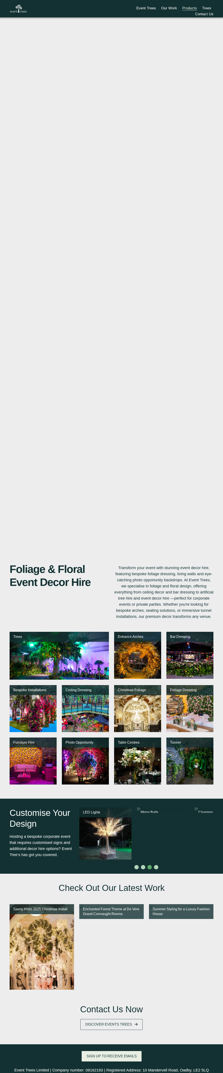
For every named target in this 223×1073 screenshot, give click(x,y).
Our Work (169, 8)
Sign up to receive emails (111, 1056)
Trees (206, 8)
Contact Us (204, 14)
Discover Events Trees (109, 1024)
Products (189, 8)
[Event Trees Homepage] (18, 8)
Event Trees (146, 8)
